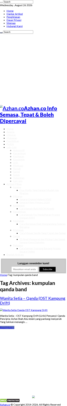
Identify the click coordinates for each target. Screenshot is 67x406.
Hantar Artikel (15, 13)
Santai (16, 171)
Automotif (19, 150)
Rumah (17, 168)
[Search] (1, 2)
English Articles (15, 254)
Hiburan (11, 134)
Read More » (7, 327)
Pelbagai (18, 245)
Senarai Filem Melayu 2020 (35, 202)
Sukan (16, 174)
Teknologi (18, 177)
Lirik (15, 162)
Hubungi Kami (15, 26)
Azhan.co (5, 404)
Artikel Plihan (14, 183)
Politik (10, 144)
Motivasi (18, 165)
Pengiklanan (13, 16)
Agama (10, 131)
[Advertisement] (33, 68)
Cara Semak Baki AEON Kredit (37, 208)
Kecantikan (19, 153)
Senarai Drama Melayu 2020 (35, 199)
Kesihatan (18, 156)
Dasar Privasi (14, 19)
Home (10, 10)
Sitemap (11, 23)
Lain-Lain (12, 147)
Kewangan (19, 159)
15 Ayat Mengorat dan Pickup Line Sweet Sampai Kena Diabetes (42, 241)
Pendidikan (13, 141)
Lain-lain (17, 180)
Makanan (12, 137)
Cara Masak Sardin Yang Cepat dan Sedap (43, 233)
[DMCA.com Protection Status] (10, 401)
